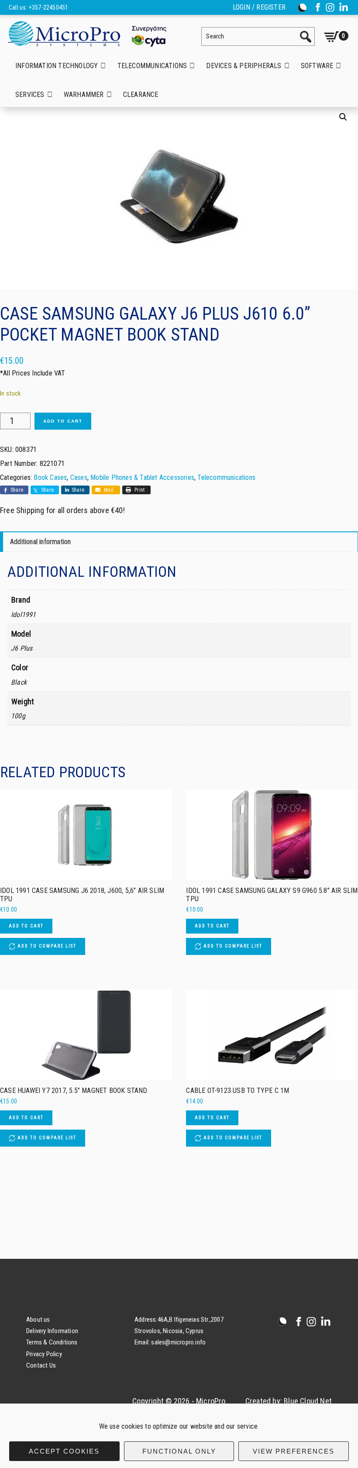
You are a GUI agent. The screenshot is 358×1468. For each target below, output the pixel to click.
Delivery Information (52, 1331)
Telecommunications (226, 477)
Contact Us (41, 1365)
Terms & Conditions (52, 1342)
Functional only (179, 1451)
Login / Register (259, 7)
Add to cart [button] (26, 926)
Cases (78, 477)
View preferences (293, 1451)
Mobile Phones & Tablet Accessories (142, 477)
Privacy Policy (44, 1354)
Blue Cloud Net (308, 1401)
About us (38, 1319)
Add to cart (63, 421)
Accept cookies (64, 1451)
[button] (343, 117)
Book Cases (50, 477)
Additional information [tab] (40, 542)
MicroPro (94, 33)
